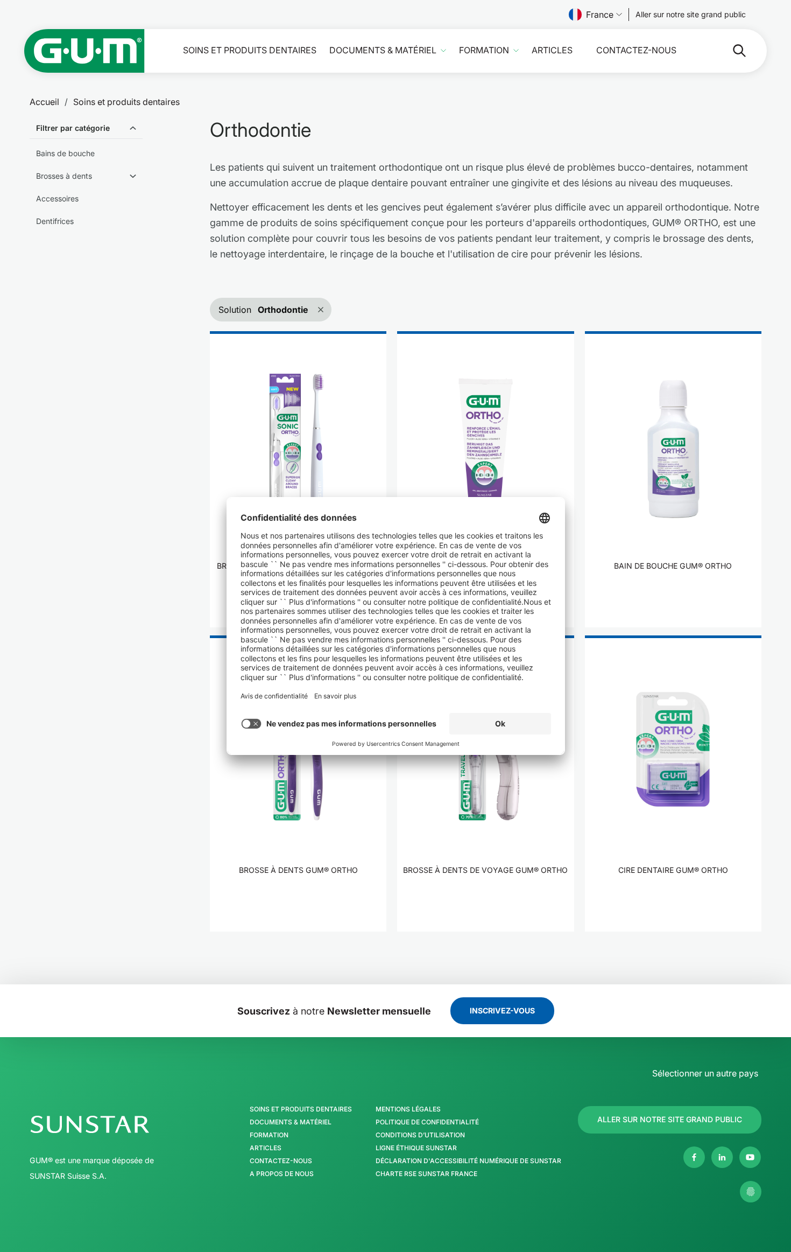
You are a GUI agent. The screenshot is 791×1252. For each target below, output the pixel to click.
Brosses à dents (64, 175)
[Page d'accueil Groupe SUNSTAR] (122, 1124)
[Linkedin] (722, 1157)
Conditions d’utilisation (420, 1135)
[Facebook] (694, 1157)
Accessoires (57, 198)
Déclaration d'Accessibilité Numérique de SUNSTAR (468, 1161)
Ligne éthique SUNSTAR (416, 1148)
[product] (298, 479)
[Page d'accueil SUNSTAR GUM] (84, 51)
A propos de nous (282, 1174)
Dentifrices (55, 221)
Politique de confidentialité (427, 1122)
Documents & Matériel (382, 50)
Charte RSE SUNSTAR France (426, 1174)
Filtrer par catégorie (73, 127)
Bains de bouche (65, 153)
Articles (552, 50)
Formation (484, 50)
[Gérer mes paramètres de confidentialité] (750, 1191)
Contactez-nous (636, 50)
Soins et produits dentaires (249, 50)
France (599, 14)
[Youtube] (750, 1157)
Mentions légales (408, 1109)
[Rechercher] (731, 50)
